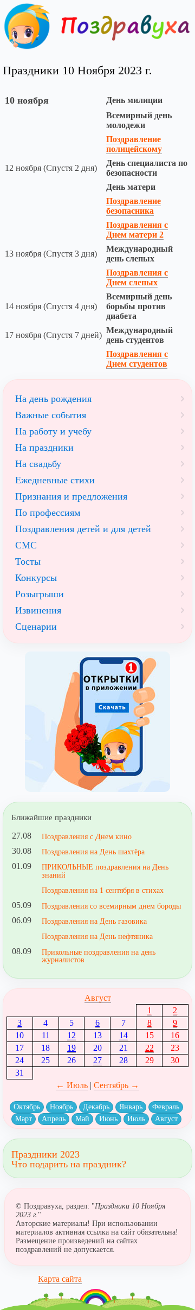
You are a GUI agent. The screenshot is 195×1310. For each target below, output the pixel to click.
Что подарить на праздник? (68, 1164)
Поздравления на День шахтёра (93, 851)
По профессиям (47, 512)
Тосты (28, 561)
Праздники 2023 (45, 1154)
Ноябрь (61, 1107)
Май (82, 1119)
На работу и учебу (53, 431)
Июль (136, 1119)
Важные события (50, 415)
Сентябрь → (116, 1085)
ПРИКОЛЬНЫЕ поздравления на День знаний (105, 870)
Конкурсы (36, 577)
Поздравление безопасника (133, 205)
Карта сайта (60, 1278)
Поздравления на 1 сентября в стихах (103, 890)
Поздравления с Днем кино (87, 836)
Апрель (54, 1119)
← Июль (72, 1085)
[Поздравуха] (27, 26)
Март (23, 1119)
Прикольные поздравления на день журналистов (98, 956)
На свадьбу (38, 463)
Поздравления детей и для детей (83, 528)
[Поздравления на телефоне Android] (97, 721)
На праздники (44, 447)
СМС (26, 545)
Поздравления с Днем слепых (137, 277)
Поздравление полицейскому (134, 144)
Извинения (38, 610)
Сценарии (36, 626)
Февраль (165, 1107)
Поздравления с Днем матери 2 (137, 229)
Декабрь (96, 1107)
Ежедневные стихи (55, 480)
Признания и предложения (71, 496)
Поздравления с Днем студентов (137, 358)
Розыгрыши (39, 594)
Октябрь (27, 1107)
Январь (130, 1107)
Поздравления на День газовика (94, 921)
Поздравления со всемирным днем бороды (111, 906)
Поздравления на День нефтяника (97, 936)
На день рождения (53, 398)
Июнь (108, 1119)
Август (97, 997)
